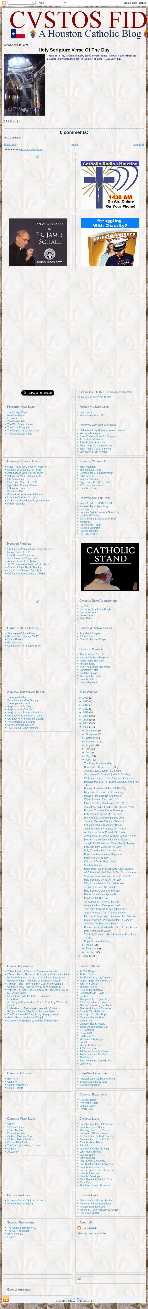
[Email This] (5, 121)
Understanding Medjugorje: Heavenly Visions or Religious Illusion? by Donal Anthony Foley (33, 1010)
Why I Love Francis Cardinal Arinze (104, 883)
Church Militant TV (17, 1084)
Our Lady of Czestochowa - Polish (26, 573)
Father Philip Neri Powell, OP (96, 980)
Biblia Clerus (14, 642)
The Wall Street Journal (20, 424)
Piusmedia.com (16, 1133)
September (92, 741)
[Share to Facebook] (18, 121)
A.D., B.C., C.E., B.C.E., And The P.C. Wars (109, 806)
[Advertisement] (74, 328)
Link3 (80, 1298)
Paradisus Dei (15, 491)
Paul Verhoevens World (97, 930)
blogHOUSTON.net (90, 515)
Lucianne (12, 418)
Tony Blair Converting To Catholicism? (105, 909)
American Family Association (96, 1203)
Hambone (85, 521)
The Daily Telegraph (18, 427)
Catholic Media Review (20, 1139)
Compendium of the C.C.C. (95, 1139)
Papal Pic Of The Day (96, 857)
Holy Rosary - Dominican (21, 555)
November (92, 734)
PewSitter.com (88, 612)
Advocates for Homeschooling (96, 1200)
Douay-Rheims (15, 639)
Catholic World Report (92, 1011)
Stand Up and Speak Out (94, 1026)
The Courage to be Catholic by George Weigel (32, 1014)
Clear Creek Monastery (92, 1160)
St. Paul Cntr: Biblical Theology (97, 1136)
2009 (86, 716)
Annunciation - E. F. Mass (21, 561)
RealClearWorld (15, 415)
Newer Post (10, 144)
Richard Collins (88, 974)
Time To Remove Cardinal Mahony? (104, 821)
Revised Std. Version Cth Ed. (23, 636)
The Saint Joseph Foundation (96, 1185)
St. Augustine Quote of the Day (101, 901)
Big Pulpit (85, 606)
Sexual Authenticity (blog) (94, 1081)
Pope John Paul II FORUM (22, 482)
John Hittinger (87, 466)
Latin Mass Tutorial (90, 1151)
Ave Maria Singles (90, 633)
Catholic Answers (89, 1167)
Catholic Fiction (88, 488)
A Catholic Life (88, 1048)
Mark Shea (86, 1020)
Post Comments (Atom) (31, 149)
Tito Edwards (89, 1228)
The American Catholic (92, 654)
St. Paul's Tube (15, 1127)
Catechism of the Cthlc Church (97, 1124)
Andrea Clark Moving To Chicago (102, 770)
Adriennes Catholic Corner (94, 1051)
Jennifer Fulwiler (89, 983)
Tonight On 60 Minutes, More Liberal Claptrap (109, 843)
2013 (86, 701)
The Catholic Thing (90, 676)
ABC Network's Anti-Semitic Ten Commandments (111, 872)
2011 (86, 708)
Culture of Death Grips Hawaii (100, 861)
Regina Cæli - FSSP (18, 552)
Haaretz (11, 1237)
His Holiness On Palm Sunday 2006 (104, 817)
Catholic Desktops (90, 1176)
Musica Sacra (87, 1154)
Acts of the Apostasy (91, 989)
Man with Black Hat (90, 1045)
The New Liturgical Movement (96, 1008)
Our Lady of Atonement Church (24, 715)
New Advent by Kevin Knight (95, 609)
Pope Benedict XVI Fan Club (96, 1179)
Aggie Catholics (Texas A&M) (96, 482)
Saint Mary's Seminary (92, 442)
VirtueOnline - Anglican (20, 1203)
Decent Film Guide (17, 1142)
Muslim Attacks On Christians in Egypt (106, 839)
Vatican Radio (87, 1106)
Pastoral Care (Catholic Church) (97, 1078)
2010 (86, 712)
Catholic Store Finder (91, 1142)
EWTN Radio (87, 1109)
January (91, 952)
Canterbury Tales (89, 669)
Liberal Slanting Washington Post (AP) (105, 803)
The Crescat (86, 1057)
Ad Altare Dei (87, 476)
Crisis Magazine (89, 682)
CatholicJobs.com (90, 1173)
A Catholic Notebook (91, 485)
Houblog (84, 509)
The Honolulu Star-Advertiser (23, 430)
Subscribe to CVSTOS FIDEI (94, 397)
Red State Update (89, 1212)
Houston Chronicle (90, 527)
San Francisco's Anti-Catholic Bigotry (105, 912)
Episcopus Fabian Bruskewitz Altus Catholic (109, 868)
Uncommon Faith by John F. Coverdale (29, 996)
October (91, 737)
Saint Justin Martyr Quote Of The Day (105, 828)
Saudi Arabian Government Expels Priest (107, 876)
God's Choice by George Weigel (25, 1017)
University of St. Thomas (94, 451)
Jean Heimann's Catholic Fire (96, 1060)
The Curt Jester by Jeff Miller (96, 1005)
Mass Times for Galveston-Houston (27, 466)
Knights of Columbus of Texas (24, 469)
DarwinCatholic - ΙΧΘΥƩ (93, 993)
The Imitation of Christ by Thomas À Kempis (32, 971)
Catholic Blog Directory (92, 1023)
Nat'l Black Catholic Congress (96, 1164)
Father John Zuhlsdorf (92, 660)
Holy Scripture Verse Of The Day (74, 49)
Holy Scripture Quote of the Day (102, 890)
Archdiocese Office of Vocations (25, 472)
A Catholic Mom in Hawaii (94, 1002)
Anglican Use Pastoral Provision (25, 712)
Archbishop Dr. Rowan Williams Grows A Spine (110, 835)
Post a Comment (12, 137)
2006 (86, 727)
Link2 (74, 1298)
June (89, 752)
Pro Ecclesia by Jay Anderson (96, 977)
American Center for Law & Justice (99, 1209)
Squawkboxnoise (89, 530)
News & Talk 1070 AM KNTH (96, 503)
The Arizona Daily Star (19, 433)
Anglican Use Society (19, 706)
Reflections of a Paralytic (94, 1054)
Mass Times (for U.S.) (92, 415)
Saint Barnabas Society (20, 724)
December (92, 730)
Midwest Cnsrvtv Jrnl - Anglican (25, 1200)
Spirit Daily (86, 618)
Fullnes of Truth (16, 488)
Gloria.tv (12, 1081)
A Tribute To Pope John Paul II (101, 923)
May (89, 756)
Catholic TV (13, 1148)
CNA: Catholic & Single (93, 639)
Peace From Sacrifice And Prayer (103, 795)
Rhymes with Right (90, 524)
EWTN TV (13, 1078)
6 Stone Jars (87, 636)
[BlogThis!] (10, 121)
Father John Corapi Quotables (101, 894)
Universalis (86, 412)
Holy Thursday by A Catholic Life (102, 850)
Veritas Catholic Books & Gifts (24, 476)
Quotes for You (88, 1036)
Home (74, 144)
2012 (86, 705)
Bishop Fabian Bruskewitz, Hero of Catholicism (110, 927)
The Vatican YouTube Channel (24, 1145)
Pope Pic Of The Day (96, 898)
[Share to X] (14, 121)
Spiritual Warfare (93, 865)
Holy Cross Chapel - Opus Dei (24, 570)
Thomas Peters (88, 986)
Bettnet (84, 996)
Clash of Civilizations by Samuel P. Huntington (33, 1020)
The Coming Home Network (22, 727)
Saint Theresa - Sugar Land (22, 558)
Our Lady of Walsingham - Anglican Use (29, 549)
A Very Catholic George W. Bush (102, 905)
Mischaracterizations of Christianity (104, 792)
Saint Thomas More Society (23, 700)
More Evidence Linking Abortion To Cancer (108, 919)
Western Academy (90, 433)
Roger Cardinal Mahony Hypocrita (103, 854)
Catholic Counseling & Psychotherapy (28, 500)
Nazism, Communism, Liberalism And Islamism (110, 916)
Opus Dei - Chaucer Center (22, 485)
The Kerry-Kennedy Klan (98, 763)
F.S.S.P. (84, 1145)
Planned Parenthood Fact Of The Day (105, 788)
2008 (86, 719)
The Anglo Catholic (17, 697)
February (91, 948)
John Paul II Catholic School (95, 448)
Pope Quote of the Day (97, 941)
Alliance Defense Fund (92, 1206)
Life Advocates (15, 479)
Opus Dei (85, 1182)
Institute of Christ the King (94, 1148)
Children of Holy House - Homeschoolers (102, 430)
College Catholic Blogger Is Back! (103, 825)
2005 (86, 955)
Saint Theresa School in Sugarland (99, 436)
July (88, 748)
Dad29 (83, 1042)
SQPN (10, 1124)
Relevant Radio (88, 1099)
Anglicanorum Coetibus (20, 709)
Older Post (138, 144)
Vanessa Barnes (89, 479)
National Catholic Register (94, 657)
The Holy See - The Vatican (95, 1130)
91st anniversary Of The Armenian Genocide (109, 778)
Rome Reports (88, 615)
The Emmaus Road (90, 469)
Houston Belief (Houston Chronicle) (99, 512)
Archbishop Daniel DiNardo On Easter (105, 832)
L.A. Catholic (87, 1029)
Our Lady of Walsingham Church (25, 718)
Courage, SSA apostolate (94, 1133)
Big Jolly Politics (89, 534)
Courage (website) (90, 1084)
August (90, 745)
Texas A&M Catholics (92, 439)
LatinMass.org (87, 1157)
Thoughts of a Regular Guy (95, 999)
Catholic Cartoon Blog (19, 1136)
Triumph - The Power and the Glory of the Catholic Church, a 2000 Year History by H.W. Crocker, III (35, 985)
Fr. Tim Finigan (88, 971)
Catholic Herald (88, 673)
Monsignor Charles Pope (93, 1014)
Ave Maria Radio (89, 1102)
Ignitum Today (87, 663)
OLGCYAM (86, 1032)
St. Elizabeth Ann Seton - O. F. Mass (28, 564)
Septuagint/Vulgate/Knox (21, 633)
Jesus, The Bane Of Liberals (100, 887)
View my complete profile (91, 1233)
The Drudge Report (17, 412)
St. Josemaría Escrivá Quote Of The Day (107, 774)
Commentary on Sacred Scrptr (24, 645)
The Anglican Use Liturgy (21, 721)
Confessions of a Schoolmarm (96, 472)
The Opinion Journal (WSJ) (22, 1227)
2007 (86, 723)
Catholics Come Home (92, 1127)
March (90, 944)
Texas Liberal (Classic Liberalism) (98, 518)
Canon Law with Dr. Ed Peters (96, 1170)
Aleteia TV (13, 1151)
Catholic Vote (87, 679)
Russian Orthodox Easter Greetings (104, 810)
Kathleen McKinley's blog (94, 506)
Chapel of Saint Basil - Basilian (24, 567)
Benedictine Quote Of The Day (101, 767)
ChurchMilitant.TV (17, 1130)
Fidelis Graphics (16, 503)
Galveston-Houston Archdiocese (25, 494)
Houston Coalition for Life (21, 497)
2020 (86, 697)
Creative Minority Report (93, 1017)
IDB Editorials (15, 1234)
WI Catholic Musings (91, 1039)
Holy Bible (13, 999)
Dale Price (85, 1063)
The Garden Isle (16, 421)
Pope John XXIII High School (96, 445)
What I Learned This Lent (98, 799)
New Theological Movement (95, 666)
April (89, 759)
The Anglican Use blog (19, 703)
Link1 (67, 1298)
